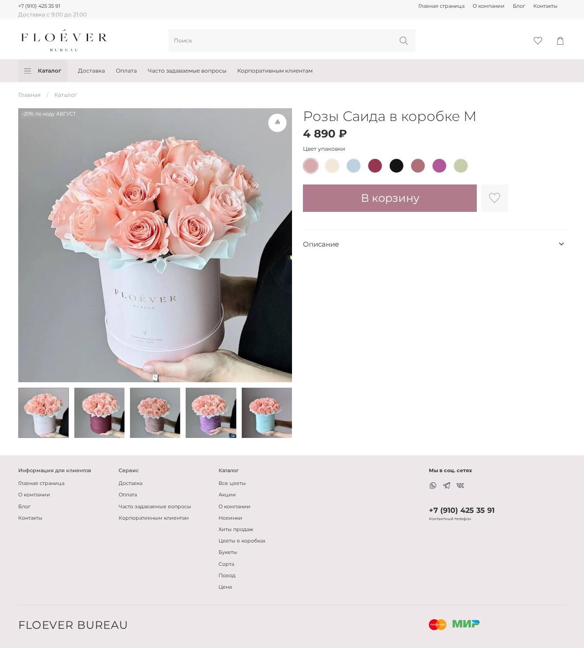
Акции (227, 495)
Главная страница (441, 6)
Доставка (91, 70)
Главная (29, 94)
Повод (227, 576)
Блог (519, 6)
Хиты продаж (236, 529)
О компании (489, 6)
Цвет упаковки (324, 149)
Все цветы (232, 483)
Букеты (228, 552)
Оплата (126, 70)
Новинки (230, 518)
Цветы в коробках (242, 541)
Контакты (545, 6)
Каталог (49, 70)
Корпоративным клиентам (275, 70)
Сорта (226, 564)
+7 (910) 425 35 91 (39, 6)
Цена (225, 587)
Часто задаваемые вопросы (187, 70)
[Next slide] (281, 245)
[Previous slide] (29, 245)
